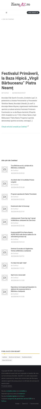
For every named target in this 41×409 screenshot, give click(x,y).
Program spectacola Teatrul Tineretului (24, 194)
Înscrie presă (35, 403)
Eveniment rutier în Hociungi (20, 206)
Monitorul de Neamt (14, 357)
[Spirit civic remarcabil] (4, 278)
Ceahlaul (6, 93)
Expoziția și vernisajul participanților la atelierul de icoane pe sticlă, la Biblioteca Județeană (23, 289)
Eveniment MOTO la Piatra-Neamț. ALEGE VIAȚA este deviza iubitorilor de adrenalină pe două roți (23, 234)
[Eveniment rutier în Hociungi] (4, 209)
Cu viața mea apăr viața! (18, 263)
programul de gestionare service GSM (19, 398)
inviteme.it (21, 393)
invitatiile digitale (11, 396)
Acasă (17, 403)
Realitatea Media (27, 357)
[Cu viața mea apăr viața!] (4, 265)
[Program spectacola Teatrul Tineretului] (4, 197)
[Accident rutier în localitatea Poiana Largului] (4, 183)
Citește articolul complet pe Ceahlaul (14, 127)
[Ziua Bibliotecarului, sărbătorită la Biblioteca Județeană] (4, 169)
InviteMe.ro (23, 391)
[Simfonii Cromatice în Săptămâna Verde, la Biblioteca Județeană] (4, 252)
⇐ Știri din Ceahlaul (7, 19)
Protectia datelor (6, 386)
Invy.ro (22, 396)
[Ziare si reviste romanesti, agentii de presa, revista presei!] (20, 5)
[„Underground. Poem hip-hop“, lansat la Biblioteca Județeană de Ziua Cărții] (4, 222)
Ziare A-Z (25, 403)
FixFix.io (3, 401)
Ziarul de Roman (7, 360)
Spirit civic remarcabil (18, 275)
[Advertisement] (20, 45)
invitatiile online (11, 391)
